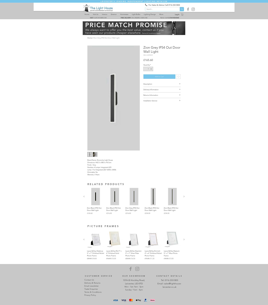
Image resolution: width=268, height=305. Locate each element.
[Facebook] (188, 9)
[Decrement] (145, 69)
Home (89, 38)
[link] (182, 14)
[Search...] (182, 9)
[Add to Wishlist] (178, 76)
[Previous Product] (84, 196)
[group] (134, 202)
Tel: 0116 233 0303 (169, 280)
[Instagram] (193, 9)
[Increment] (151, 69)
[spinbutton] (148, 69)
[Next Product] (184, 196)
